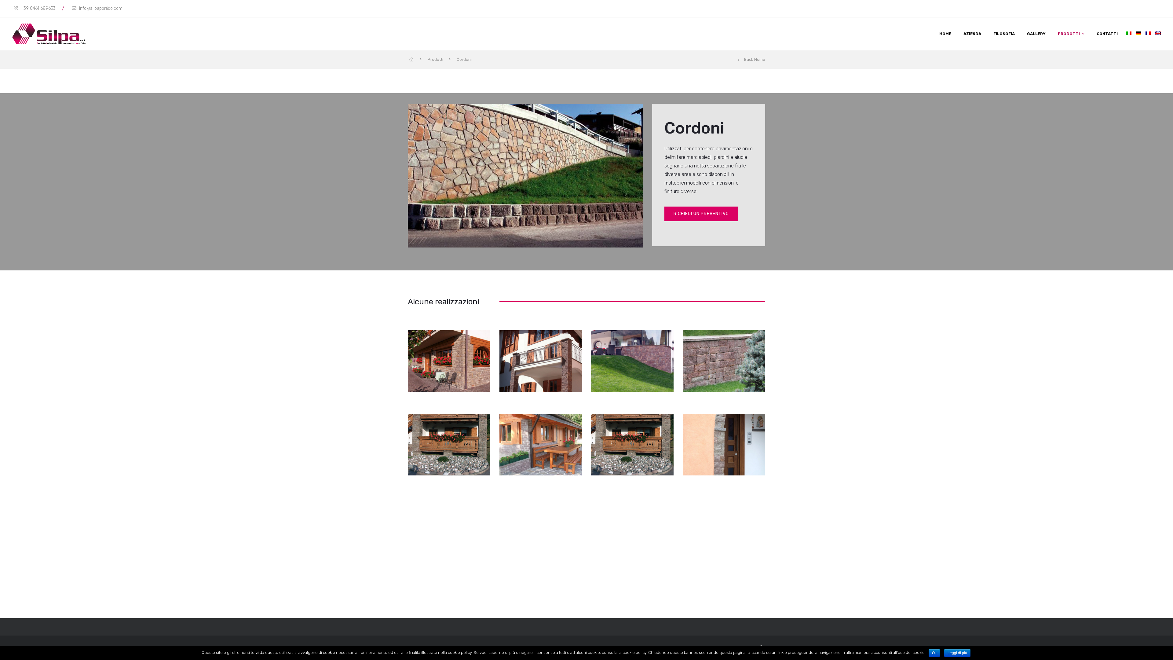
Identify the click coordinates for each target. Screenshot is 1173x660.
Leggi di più (957, 653)
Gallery (1036, 33)
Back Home (754, 59)
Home (945, 33)
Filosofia (1004, 33)
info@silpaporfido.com (100, 8)
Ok (934, 653)
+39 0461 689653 (38, 8)
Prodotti (1069, 33)
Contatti (1107, 33)
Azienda (972, 33)
